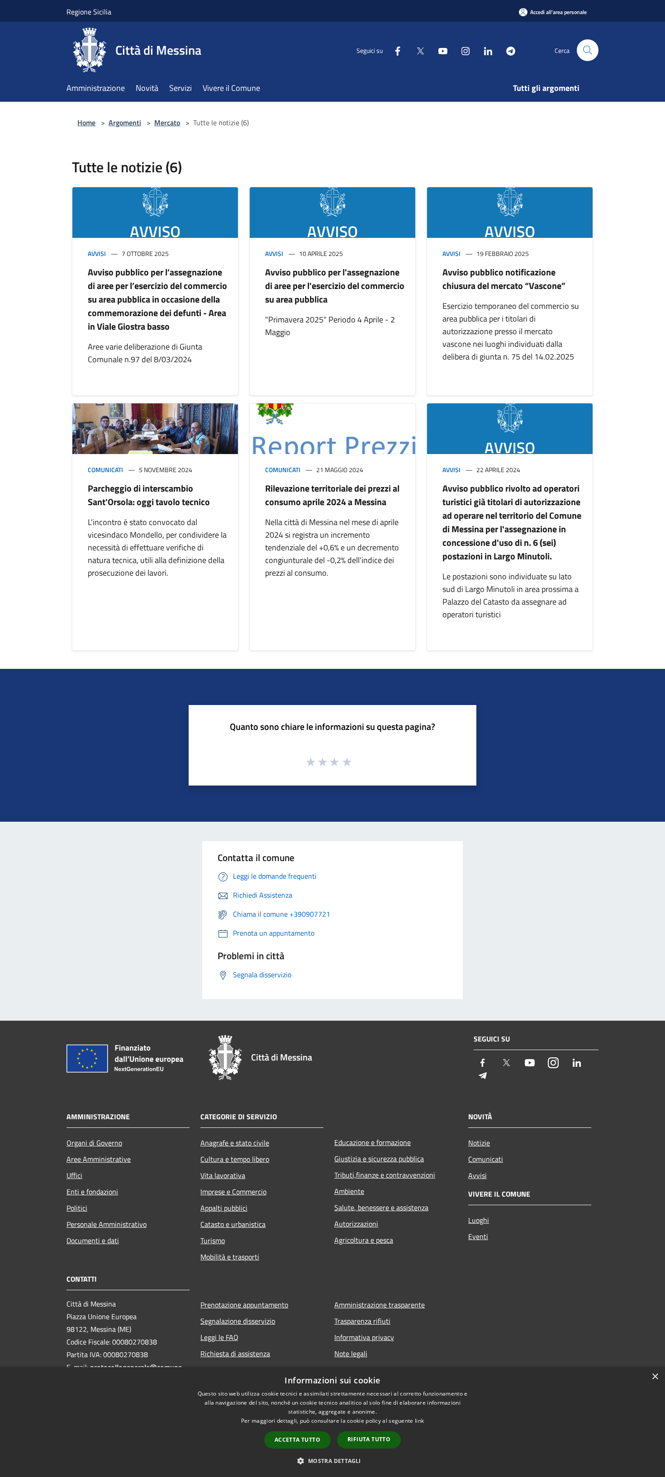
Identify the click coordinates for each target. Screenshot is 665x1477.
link (419, 1421)
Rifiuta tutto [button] (368, 1439)
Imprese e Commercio (233, 1191)
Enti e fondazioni (92, 1191)
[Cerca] (587, 50)
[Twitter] (417, 50)
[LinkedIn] (484, 50)
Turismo (212, 1240)
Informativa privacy (364, 1337)
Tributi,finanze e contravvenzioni (384, 1174)
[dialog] (332, 1422)
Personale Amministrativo (106, 1224)
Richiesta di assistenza (235, 1353)
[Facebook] (394, 50)
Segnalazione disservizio (237, 1321)
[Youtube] (439, 50)
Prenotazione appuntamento (244, 1304)
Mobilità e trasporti (229, 1256)
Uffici (74, 1175)
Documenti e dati (92, 1240)
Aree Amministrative (98, 1159)
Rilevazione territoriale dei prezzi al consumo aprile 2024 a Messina (332, 495)
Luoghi (478, 1220)
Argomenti (125, 122)
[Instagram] (462, 50)
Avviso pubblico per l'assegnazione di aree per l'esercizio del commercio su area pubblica (334, 285)
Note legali (350, 1353)
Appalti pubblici (223, 1207)
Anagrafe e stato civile (234, 1142)
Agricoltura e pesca (363, 1240)
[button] (332, 1460)
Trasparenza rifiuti (362, 1321)
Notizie (479, 1142)
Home (86, 122)
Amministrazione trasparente (379, 1304)
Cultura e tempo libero (234, 1159)
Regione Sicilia (88, 11)
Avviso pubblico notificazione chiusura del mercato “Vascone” (503, 279)
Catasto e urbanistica (233, 1224)
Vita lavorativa (222, 1175)
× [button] (654, 1376)
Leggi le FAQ (219, 1337)
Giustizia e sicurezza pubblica (379, 1158)
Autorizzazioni (356, 1223)
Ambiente (349, 1191)
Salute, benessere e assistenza (381, 1207)
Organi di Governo (94, 1142)
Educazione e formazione (372, 1142)
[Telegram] (507, 50)
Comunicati (105, 469)
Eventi (478, 1236)
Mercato (167, 122)
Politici (76, 1207)
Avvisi (97, 253)
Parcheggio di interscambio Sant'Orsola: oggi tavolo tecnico (149, 495)
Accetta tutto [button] (297, 1440)
